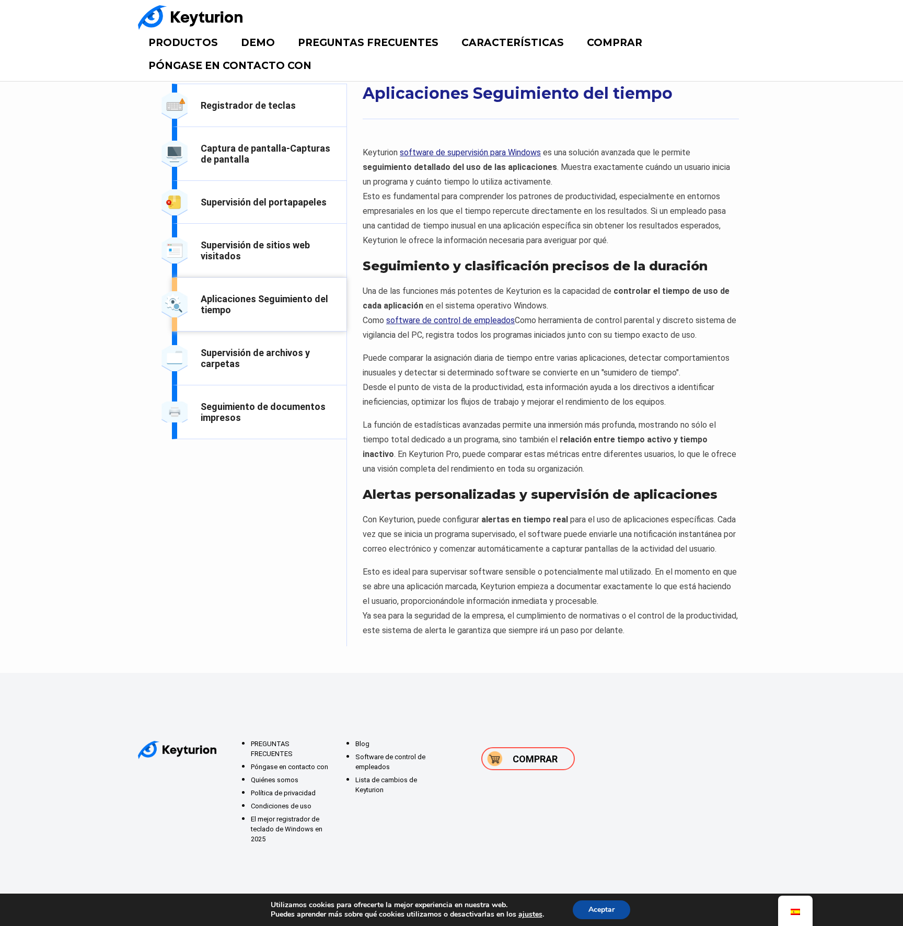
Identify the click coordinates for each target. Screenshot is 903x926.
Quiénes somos (274, 780)
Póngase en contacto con (229, 66)
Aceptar (601, 909)
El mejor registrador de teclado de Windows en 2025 (286, 829)
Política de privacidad (283, 793)
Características (512, 43)
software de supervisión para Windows (470, 152)
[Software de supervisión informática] (190, 17)
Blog (362, 744)
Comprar (614, 43)
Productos (183, 43)
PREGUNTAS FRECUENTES (368, 43)
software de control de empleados (450, 320)
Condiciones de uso (281, 806)
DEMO (258, 43)
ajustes (530, 914)
